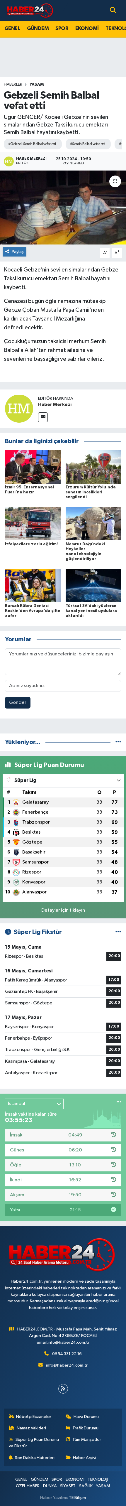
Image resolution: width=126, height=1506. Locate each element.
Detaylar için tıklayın (63, 910)
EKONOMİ (87, 28)
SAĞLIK (86, 1486)
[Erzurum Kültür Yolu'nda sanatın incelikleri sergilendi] (93, 466)
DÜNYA (50, 1486)
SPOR (61, 28)
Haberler (13, 84)
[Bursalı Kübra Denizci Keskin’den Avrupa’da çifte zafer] (33, 585)
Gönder (17, 702)
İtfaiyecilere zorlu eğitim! (31, 544)
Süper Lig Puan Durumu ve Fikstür (34, 1442)
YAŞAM (37, 84)
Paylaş (18, 251)
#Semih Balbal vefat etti (87, 144)
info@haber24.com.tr (67, 1365)
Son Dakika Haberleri (35, 1458)
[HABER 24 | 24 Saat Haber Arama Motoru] (30, 10)
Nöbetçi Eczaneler (33, 1416)
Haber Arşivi (84, 1458)
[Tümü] (118, 742)
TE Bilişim (77, 1497)
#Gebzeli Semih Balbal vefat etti (32, 144)
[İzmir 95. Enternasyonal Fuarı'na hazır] (33, 466)
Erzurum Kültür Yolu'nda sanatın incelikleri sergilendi (91, 492)
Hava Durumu (86, 1416)
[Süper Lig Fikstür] (118, 932)
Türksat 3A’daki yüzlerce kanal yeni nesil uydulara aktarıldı (91, 611)
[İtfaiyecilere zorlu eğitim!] (33, 523)
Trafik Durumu (85, 1428)
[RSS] (63, 1389)
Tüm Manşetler (86, 1439)
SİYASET (68, 1486)
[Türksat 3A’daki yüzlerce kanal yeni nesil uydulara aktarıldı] (93, 585)
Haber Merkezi (54, 404)
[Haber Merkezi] (19, 408)
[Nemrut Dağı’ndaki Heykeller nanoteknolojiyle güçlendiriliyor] (93, 523)
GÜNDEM (38, 28)
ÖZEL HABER (28, 1486)
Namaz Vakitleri (31, 1428)
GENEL (12, 28)
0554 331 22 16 (67, 1354)
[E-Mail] (43, 417)
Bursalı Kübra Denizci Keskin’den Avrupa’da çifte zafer (32, 611)
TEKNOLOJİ (98, 1479)
